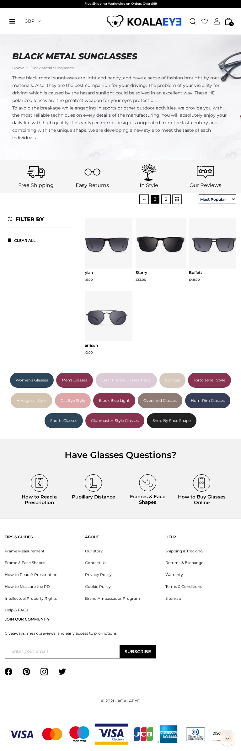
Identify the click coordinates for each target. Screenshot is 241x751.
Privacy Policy (98, 575)
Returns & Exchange (184, 563)
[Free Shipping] (36, 171)
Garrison (90, 345)
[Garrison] (107, 316)
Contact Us (95, 563)
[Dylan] (107, 243)
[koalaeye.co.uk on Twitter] (62, 671)
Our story (94, 551)
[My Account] (217, 21)
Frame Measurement (25, 551)
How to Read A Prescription (31, 575)
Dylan (87, 272)
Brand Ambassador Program (112, 598)
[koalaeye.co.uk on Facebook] (8, 671)
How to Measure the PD (27, 586)
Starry (141, 272)
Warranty (174, 575)
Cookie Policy (98, 586)
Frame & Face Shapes (25, 563)
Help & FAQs (16, 610)
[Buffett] (214, 243)
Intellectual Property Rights (31, 598)
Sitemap (173, 598)
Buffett (195, 272)
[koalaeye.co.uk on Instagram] (44, 671)
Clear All (24, 240)
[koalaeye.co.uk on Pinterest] (26, 671)
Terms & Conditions (183, 586)
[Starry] (161, 243)
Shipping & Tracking (184, 551)
